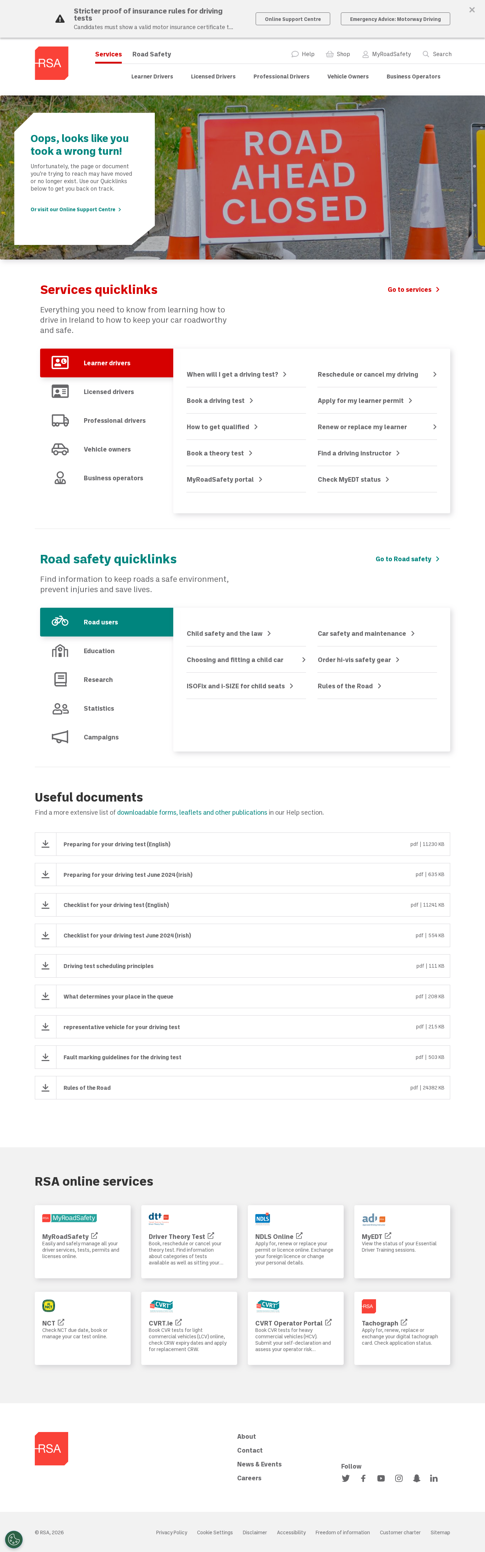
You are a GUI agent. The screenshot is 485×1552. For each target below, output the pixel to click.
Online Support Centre (293, 19)
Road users (101, 622)
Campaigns (101, 737)
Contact (250, 1450)
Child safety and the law (224, 633)
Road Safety (151, 54)
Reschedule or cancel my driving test (368, 375)
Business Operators (414, 76)
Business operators (113, 478)
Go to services (409, 289)
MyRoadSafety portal (220, 479)
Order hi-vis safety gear (354, 659)
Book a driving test (216, 400)
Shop (343, 54)
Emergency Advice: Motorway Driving (395, 19)
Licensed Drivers (213, 76)
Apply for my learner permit (361, 400)
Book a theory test (215, 453)
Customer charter (400, 1532)
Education (99, 651)
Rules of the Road (345, 686)
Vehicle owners (107, 449)
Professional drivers (115, 420)
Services (108, 54)
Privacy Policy (171, 1532)
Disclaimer (255, 1532)
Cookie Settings (215, 1532)
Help (308, 54)
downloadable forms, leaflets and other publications (192, 812)
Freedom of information (343, 1532)
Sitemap (440, 1532)
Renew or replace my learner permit (362, 428)
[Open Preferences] (14, 1539)
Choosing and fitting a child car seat (235, 661)
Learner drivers (107, 363)
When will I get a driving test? (232, 374)
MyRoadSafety (391, 54)
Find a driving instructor (354, 453)
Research (98, 679)
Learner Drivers (152, 76)
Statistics (99, 708)
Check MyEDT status (349, 479)
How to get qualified (218, 427)
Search (442, 54)
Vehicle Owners (348, 76)
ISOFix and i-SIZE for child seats (236, 686)
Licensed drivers (109, 391)
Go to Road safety (403, 559)
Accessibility (291, 1532)
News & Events (259, 1464)
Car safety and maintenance (362, 633)
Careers (249, 1478)
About (246, 1436)
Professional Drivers (282, 76)
